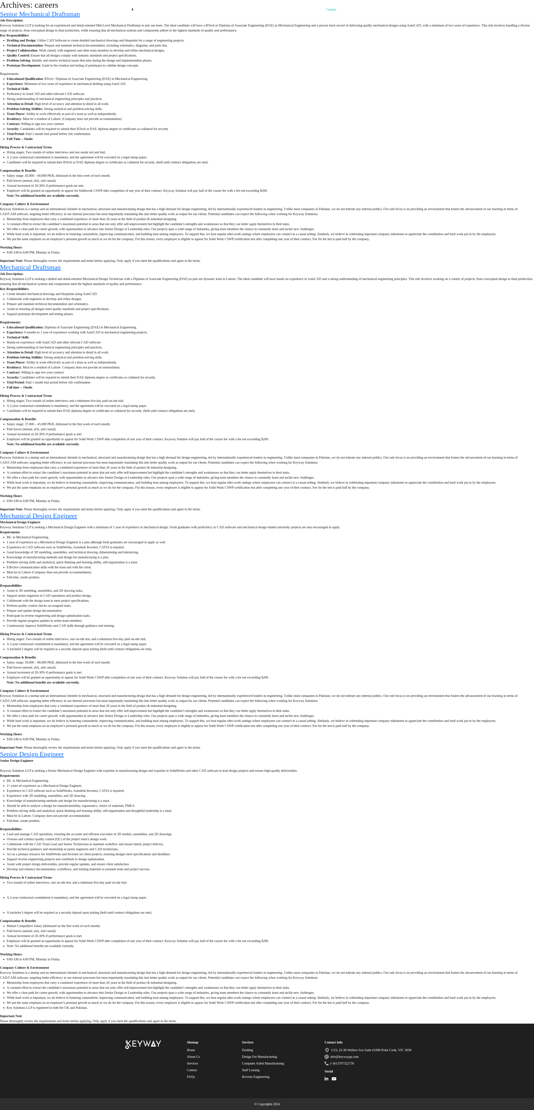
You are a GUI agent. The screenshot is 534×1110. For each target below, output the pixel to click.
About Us (193, 1056)
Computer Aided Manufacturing (263, 1063)
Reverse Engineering (256, 1076)
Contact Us (355, 9)
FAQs (311, 9)
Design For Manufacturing (259, 1056)
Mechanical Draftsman (30, 267)
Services (247, 9)
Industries (270, 9)
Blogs (292, 9)
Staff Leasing (250, 1070)
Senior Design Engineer (32, 754)
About (226, 9)
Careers (331, 9)
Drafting (247, 1050)
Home (207, 9)
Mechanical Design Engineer (38, 516)
